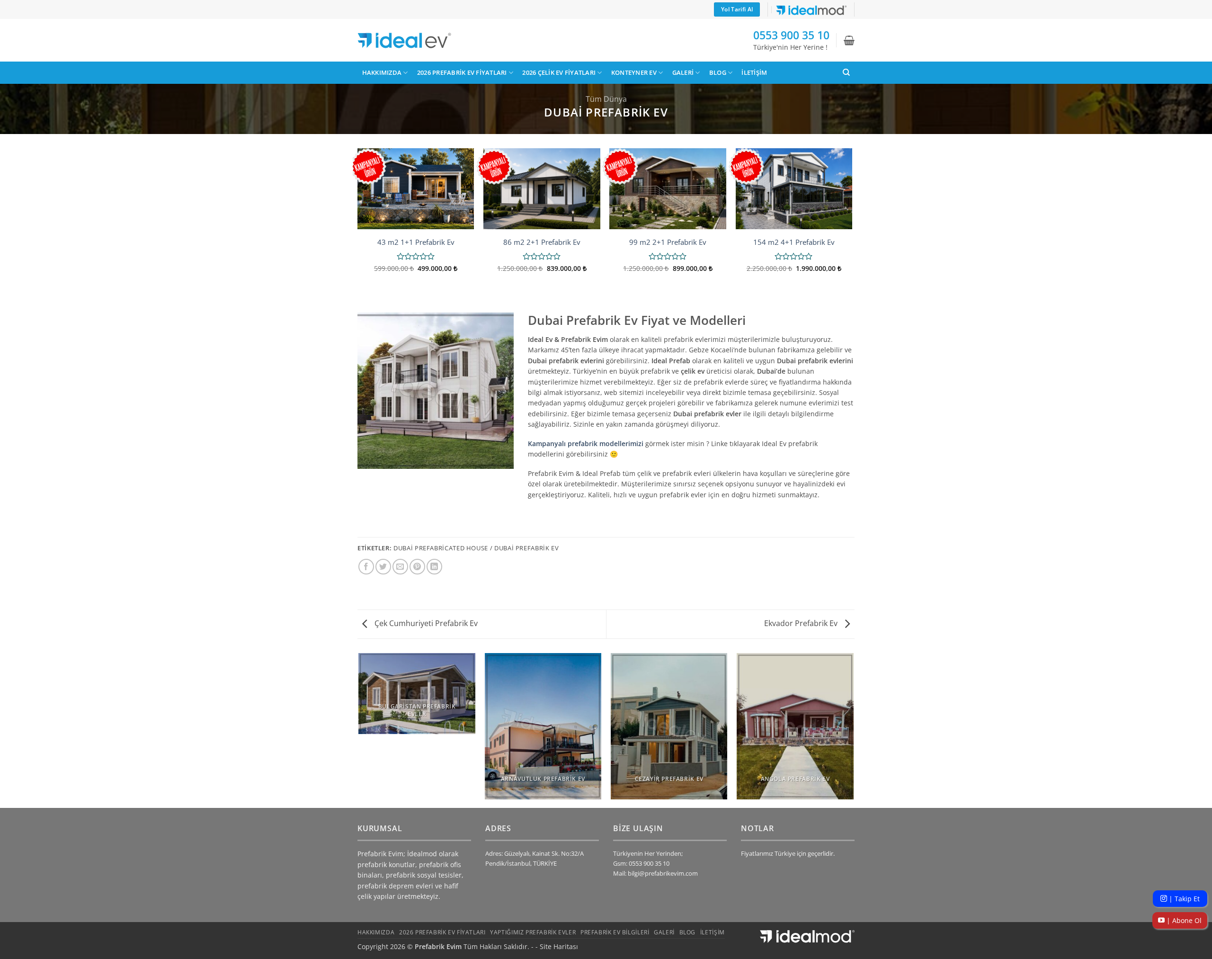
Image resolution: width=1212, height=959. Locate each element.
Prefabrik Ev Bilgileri (614, 932)
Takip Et (1183, 898)
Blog (717, 72)
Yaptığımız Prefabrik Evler (533, 932)
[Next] (852, 222)
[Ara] (846, 72)
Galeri (683, 72)
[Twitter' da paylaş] (383, 566)
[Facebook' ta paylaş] (366, 566)
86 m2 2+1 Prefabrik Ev (541, 242)
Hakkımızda (382, 72)
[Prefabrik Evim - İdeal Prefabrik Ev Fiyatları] (404, 40)
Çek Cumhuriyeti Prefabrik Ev (425, 623)
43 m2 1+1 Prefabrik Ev (415, 242)
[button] (849, 40)
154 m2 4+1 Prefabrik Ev (794, 242)
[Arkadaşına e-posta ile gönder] (400, 566)
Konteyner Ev (634, 72)
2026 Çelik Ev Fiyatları (559, 72)
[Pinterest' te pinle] (417, 566)
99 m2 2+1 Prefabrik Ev (667, 242)
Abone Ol (1183, 920)
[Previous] (358, 222)
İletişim (754, 72)
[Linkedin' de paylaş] (434, 566)
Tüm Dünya (606, 99)
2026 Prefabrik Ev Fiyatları (462, 72)
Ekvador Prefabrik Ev (801, 623)
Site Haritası (559, 946)
